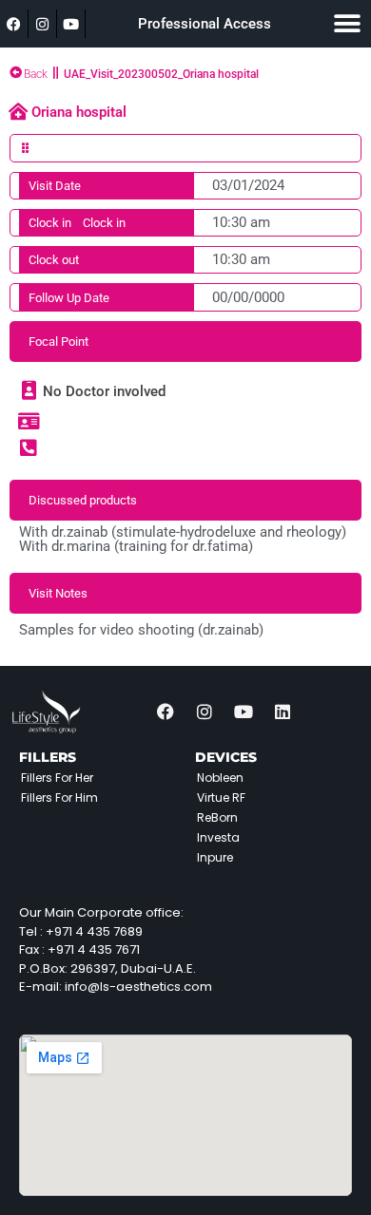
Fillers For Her (57, 777)
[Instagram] (43, 23)
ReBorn (217, 817)
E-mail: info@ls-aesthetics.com (115, 987)
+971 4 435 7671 (94, 949)
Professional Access (204, 23)
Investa (218, 837)
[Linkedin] (282, 711)
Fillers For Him (59, 797)
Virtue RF (221, 797)
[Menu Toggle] (347, 23)
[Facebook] (14, 23)
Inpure (215, 857)
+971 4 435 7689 (94, 931)
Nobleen (220, 777)
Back (36, 74)
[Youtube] (71, 23)
